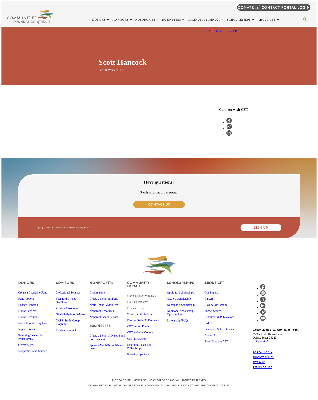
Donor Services (27, 310)
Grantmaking (97, 292)
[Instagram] (263, 294)
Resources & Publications (219, 317)
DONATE (246, 7)
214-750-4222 (261, 340)
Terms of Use (262, 367)
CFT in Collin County (140, 332)
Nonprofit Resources (102, 310)
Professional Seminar (68, 292)
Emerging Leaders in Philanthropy (30, 337)
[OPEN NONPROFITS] (157, 19)
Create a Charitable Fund (32, 292)
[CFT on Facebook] (229, 122)
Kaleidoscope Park (138, 354)
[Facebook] (263, 288)
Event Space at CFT (216, 341)
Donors (26, 282)
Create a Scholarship (179, 298)
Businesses (100, 325)
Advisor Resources (67, 308)
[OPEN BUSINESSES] (183, 19)
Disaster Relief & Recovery (143, 320)
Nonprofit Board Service (32, 351)
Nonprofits (101, 282)
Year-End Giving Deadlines (66, 300)
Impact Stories (26, 329)
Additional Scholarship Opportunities (180, 312)
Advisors (65, 282)
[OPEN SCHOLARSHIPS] (253, 19)
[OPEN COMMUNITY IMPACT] (222, 19)
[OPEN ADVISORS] (130, 19)
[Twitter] (263, 301)
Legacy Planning (28, 304)
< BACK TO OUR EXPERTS (222, 31)
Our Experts (211, 292)
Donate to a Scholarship (181, 304)
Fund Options (26, 298)
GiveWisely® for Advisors (71, 314)
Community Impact (138, 284)
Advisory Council (66, 330)
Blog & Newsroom (215, 304)
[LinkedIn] (263, 307)
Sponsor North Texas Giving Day (106, 347)
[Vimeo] (263, 313)
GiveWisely (26, 344)
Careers (208, 298)
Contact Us (211, 335)
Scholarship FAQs (177, 320)
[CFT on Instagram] (229, 128)
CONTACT (271, 7)
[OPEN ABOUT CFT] (277, 19)
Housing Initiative (137, 301)
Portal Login (262, 352)
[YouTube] (263, 319)
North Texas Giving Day (32, 323)
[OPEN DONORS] (108, 19)
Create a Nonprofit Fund (104, 298)
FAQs (207, 323)
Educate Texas (135, 308)
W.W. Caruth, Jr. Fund (140, 314)
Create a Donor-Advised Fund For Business (107, 337)
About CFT (214, 282)
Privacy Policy (263, 357)
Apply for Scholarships (180, 292)
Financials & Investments (219, 329)
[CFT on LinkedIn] (229, 134)
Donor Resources (28, 317)
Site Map (259, 362)
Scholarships (180, 282)
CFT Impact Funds (138, 326)
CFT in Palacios (136, 338)
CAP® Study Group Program (68, 322)
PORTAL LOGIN (295, 7)
